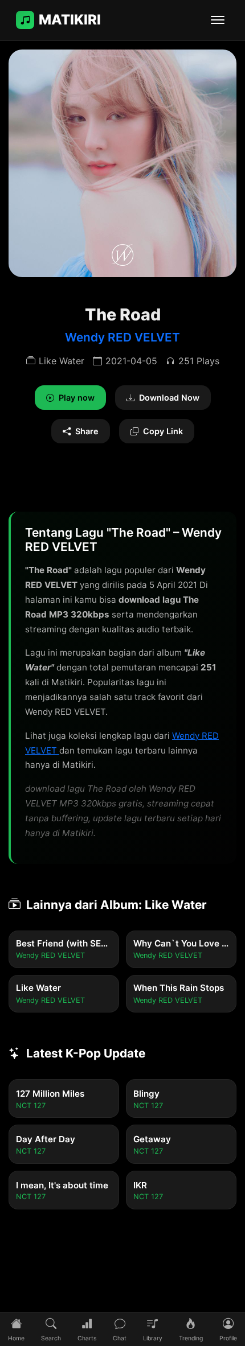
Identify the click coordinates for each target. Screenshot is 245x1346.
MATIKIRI (70, 19)
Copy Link (163, 431)
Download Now (169, 397)
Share (87, 431)
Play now (77, 397)
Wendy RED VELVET (122, 337)
